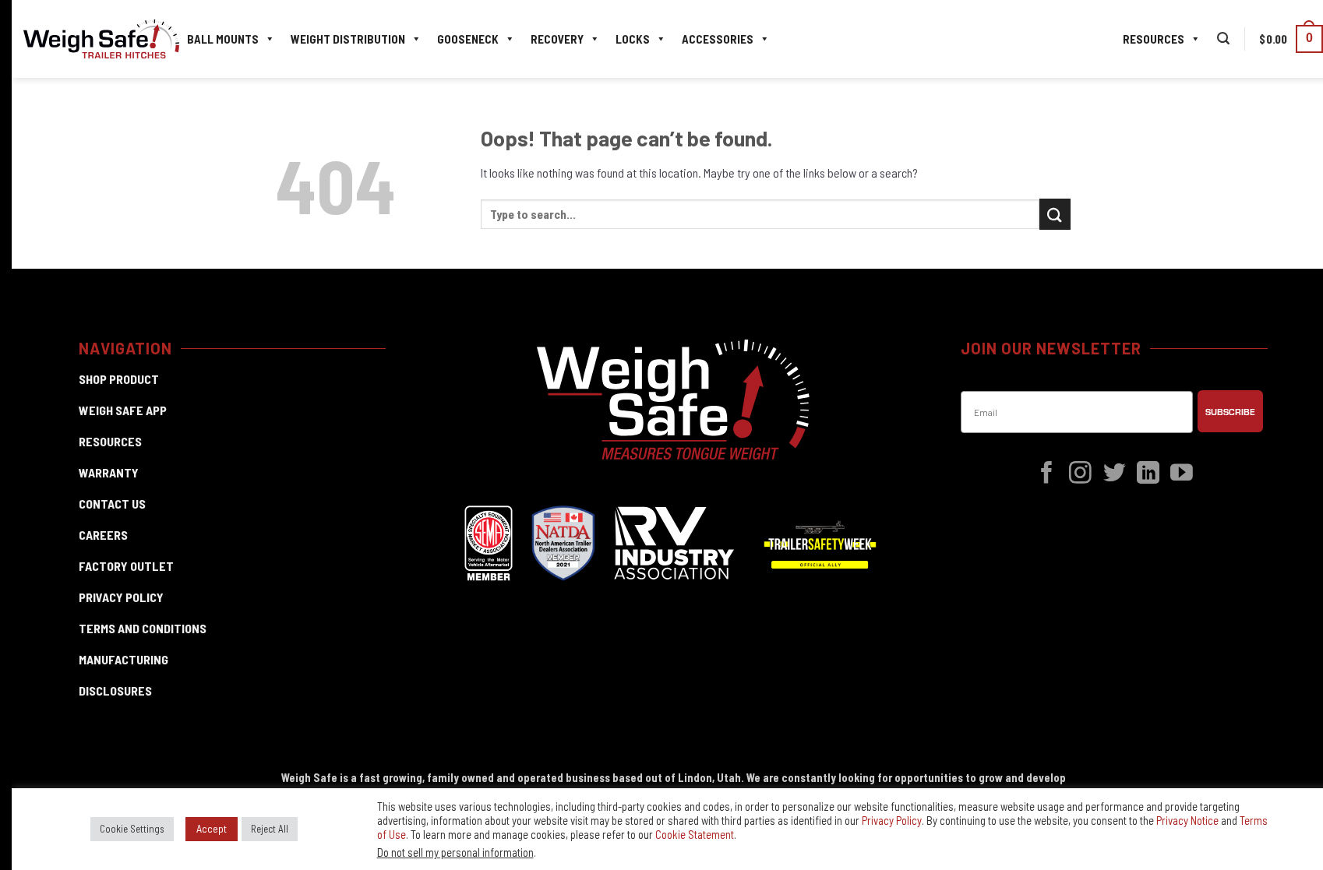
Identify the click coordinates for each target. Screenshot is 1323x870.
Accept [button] (211, 828)
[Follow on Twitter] (1114, 474)
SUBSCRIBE (1230, 411)
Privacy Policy (892, 820)
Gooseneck (468, 39)
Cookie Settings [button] (132, 828)
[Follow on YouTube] (1181, 474)
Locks (633, 39)
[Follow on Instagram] (1080, 474)
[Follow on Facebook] (1046, 474)
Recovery (557, 39)
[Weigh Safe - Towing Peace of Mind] (101, 39)
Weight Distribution (348, 39)
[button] (1223, 38)
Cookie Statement (694, 834)
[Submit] (1055, 214)
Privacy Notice (1187, 820)
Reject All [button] (269, 828)
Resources (1153, 39)
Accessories (717, 39)
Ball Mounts (223, 39)
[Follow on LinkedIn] (1148, 474)
